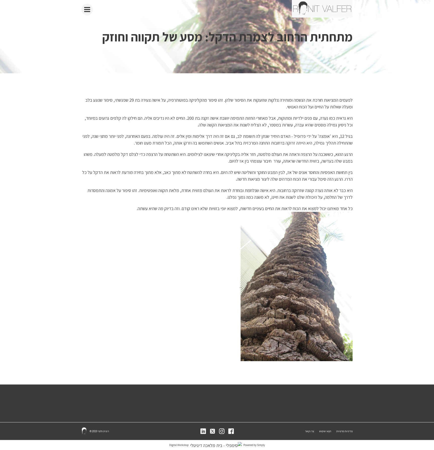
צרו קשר (309, 431)
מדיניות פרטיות (344, 431)
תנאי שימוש (325, 431)
